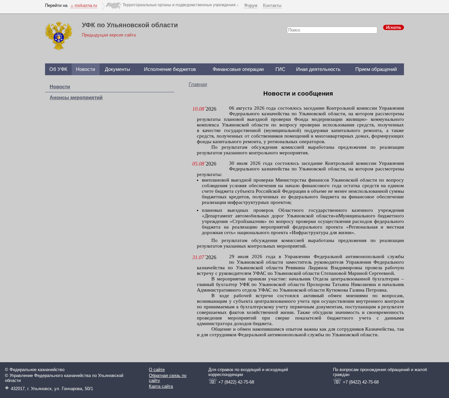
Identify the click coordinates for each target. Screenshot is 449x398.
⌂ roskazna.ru (84, 5)
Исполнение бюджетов (170, 69)
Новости (85, 69)
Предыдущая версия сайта (109, 35)
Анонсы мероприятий (76, 97)
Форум (250, 5)
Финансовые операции (238, 69)
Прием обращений (376, 69)
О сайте (157, 369)
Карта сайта (161, 386)
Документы (117, 69)
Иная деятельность (318, 69)
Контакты (272, 5)
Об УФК (58, 69)
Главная (198, 84)
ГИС (280, 69)
